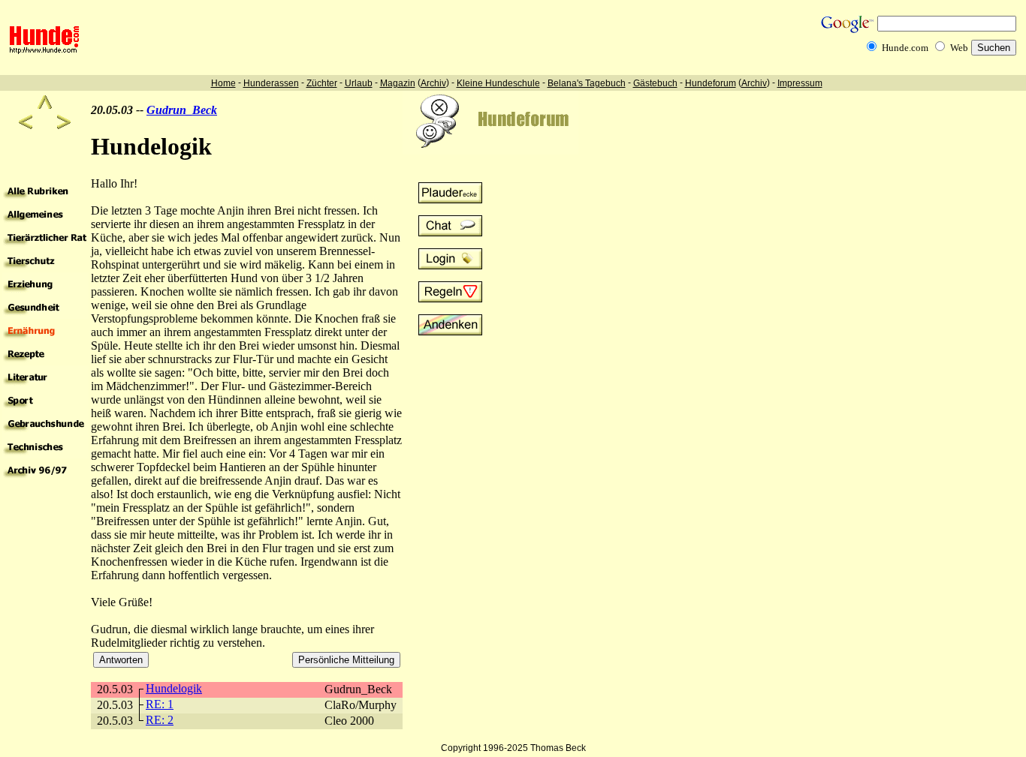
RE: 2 (160, 719)
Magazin (397, 83)
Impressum (799, 83)
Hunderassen (271, 83)
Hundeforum (710, 83)
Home (223, 83)
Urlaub (359, 83)
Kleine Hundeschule (498, 83)
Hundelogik (174, 688)
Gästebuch (655, 83)
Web (959, 47)
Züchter (321, 83)
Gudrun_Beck (181, 110)
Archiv (433, 83)
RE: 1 (160, 704)
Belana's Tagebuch (587, 83)
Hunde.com (905, 47)
